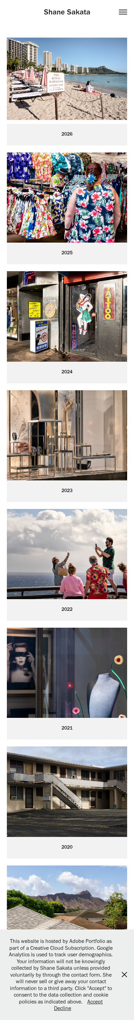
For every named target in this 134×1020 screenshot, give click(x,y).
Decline (62, 1008)
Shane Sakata (67, 12)
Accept (95, 1001)
